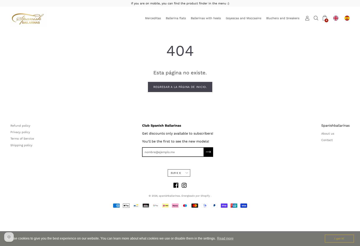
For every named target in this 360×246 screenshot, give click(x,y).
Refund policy (20, 125)
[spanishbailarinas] (28, 18)
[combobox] (336, 18)
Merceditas (153, 18)
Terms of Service (22, 138)
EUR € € (176, 173)
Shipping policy (21, 145)
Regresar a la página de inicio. (180, 87)
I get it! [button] (339, 238)
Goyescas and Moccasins (243, 18)
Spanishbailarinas (335, 125)
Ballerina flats (176, 18)
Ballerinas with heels (206, 18)
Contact (327, 140)
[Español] (348, 18)
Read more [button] (225, 238)
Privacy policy (20, 132)
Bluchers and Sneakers (282, 18)
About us (327, 133)
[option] (348, 18)
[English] (336, 18)
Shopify (205, 195)
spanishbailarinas (169, 195)
